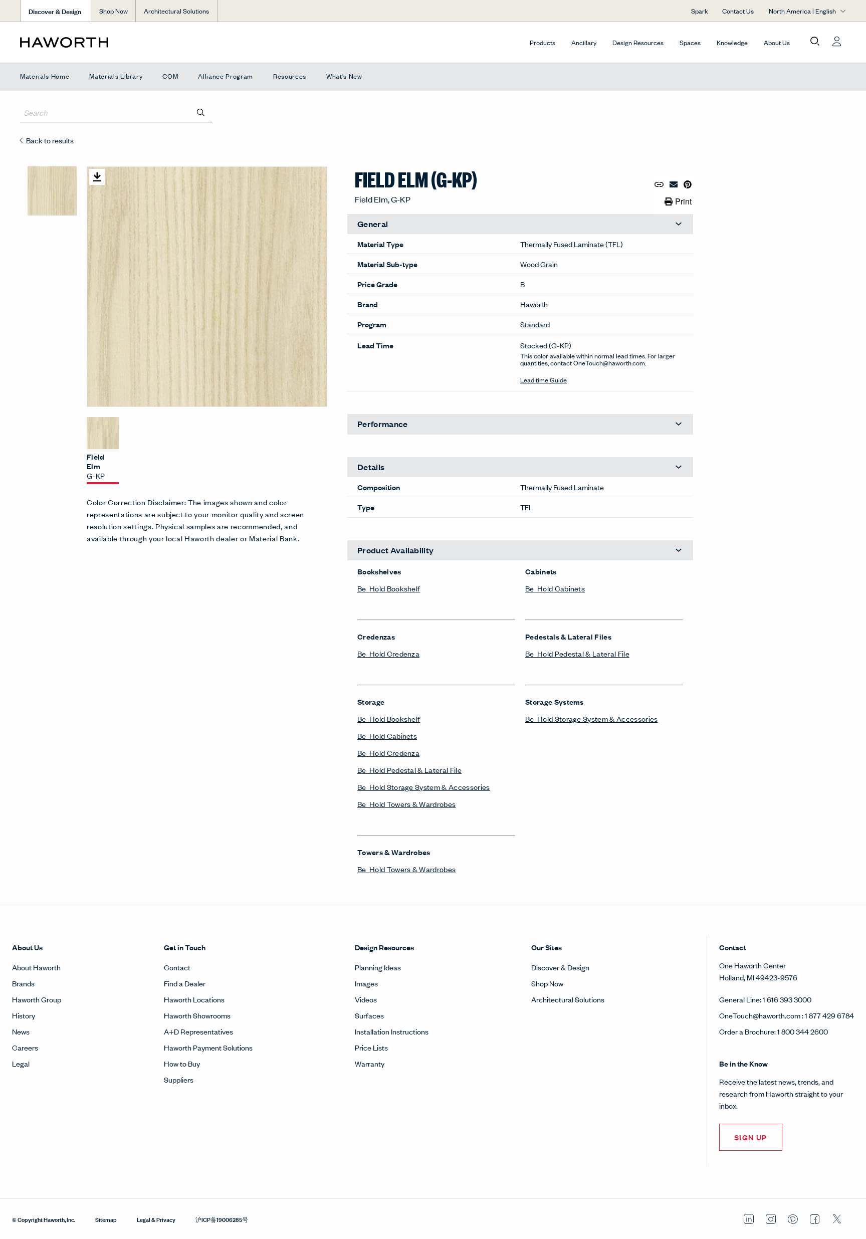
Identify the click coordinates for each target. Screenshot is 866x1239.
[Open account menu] (837, 42)
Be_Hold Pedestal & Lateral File (409, 769)
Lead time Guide (543, 379)
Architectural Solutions (176, 11)
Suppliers (178, 1079)
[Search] (201, 112)
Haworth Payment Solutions (208, 1047)
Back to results (50, 140)
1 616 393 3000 (787, 999)
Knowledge (732, 42)
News (21, 1031)
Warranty (369, 1063)
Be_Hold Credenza (388, 653)
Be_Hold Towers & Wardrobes (406, 803)
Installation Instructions (391, 1031)
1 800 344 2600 (802, 1031)
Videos (366, 999)
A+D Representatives (198, 1031)
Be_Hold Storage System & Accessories (423, 786)
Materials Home (44, 76)
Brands (23, 983)
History (23, 1015)
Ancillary (583, 42)
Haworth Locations (194, 999)
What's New (344, 76)
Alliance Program (225, 76)
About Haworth (36, 967)
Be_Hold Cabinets (387, 735)
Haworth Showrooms (197, 1015)
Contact (177, 967)
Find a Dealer (184, 983)
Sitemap (106, 1219)
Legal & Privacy (156, 1219)
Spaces (690, 42)
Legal (21, 1063)
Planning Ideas (378, 967)
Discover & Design (560, 967)
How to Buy (182, 1063)
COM (170, 76)
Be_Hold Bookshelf (388, 588)
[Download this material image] (97, 177)
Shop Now (113, 11)
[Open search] (815, 42)
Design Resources (638, 42)
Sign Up (750, 1137)
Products (542, 42)
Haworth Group (36, 999)
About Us (777, 42)
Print (683, 201)
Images (366, 983)
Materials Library (115, 76)
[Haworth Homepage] (102, 42)
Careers (25, 1047)
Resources (289, 76)
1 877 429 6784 (829, 1015)
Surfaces (369, 1015)
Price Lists (371, 1047)
